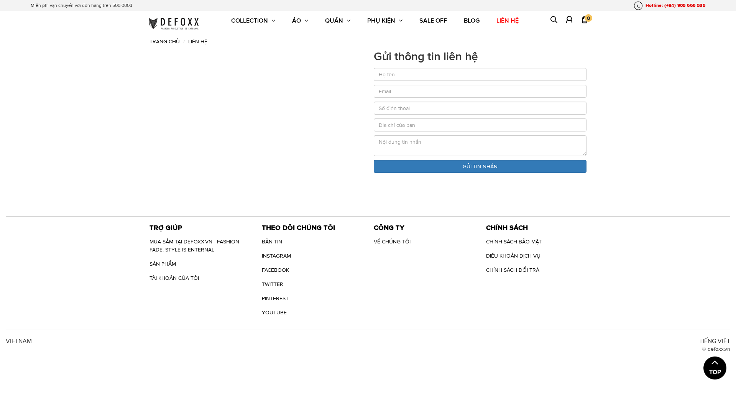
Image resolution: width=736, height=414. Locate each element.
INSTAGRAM (276, 256)
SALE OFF (433, 20)
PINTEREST (275, 298)
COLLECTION (250, 20)
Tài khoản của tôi (174, 278)
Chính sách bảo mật (514, 241)
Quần (335, 20)
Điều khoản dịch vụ (513, 256)
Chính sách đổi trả (512, 270)
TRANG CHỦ (165, 41)
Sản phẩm (163, 264)
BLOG (472, 20)
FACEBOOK (275, 270)
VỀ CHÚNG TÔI (392, 241)
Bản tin (272, 241)
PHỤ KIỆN (382, 20)
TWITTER (272, 284)
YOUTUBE (274, 312)
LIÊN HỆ (507, 20)
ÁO (297, 20)
